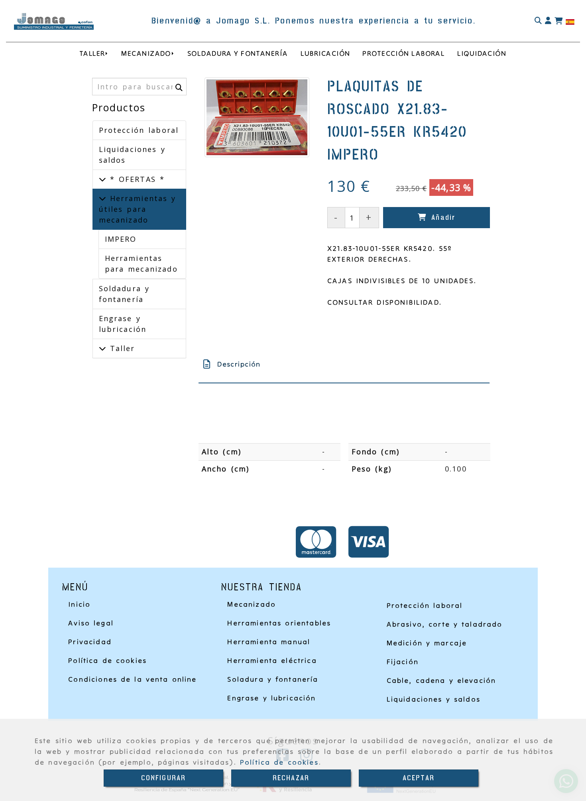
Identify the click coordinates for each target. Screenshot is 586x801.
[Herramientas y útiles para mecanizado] (102, 198)
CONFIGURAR (163, 778)
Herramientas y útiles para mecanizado (137, 209)
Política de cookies (279, 762)
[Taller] (102, 348)
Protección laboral (139, 130)
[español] (570, 21)
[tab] (344, 364)
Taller (120, 348)
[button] (548, 21)
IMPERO (121, 239)
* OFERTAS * (135, 179)
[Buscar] (538, 21)
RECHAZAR (291, 778)
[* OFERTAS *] (102, 179)
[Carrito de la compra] (558, 21)
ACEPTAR (419, 778)
